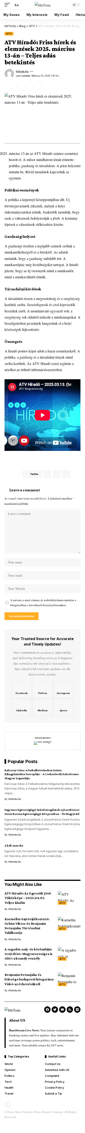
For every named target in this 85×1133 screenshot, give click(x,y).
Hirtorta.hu (22, 71)
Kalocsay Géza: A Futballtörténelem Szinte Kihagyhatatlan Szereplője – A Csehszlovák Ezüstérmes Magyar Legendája (42, 774)
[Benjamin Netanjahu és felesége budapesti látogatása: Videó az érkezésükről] (69, 979)
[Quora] (63, 707)
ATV (9, 33)
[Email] (22, 86)
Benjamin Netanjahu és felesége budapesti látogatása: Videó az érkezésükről (29, 979)
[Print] (38, 86)
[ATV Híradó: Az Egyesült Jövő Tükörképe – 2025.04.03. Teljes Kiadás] (69, 898)
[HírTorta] (43, 4)
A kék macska (14, 845)
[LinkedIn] (21, 707)
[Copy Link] (30, 86)
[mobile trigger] (8, 5)
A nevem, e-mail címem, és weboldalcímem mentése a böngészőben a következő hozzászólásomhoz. (43, 602)
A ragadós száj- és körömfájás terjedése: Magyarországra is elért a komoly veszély (29, 953)
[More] (47, 86)
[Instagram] (63, 690)
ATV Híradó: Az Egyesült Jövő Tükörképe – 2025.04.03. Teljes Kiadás (28, 897)
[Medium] (42, 707)
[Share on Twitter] (13, 86)
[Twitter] (42, 690)
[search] (64, 5)
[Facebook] (21, 690)
